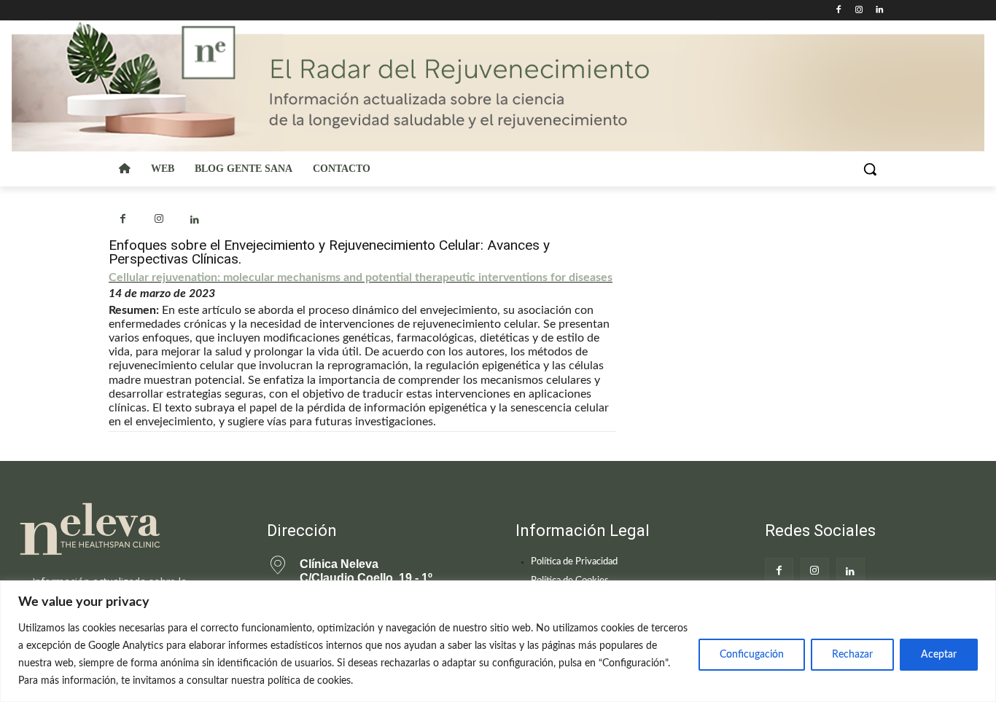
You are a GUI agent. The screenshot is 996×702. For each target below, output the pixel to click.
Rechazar (852, 655)
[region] (498, 641)
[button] (869, 168)
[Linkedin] (879, 10)
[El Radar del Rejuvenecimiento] (124, 529)
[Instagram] (858, 10)
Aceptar (939, 655)
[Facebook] (838, 10)
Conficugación (752, 655)
